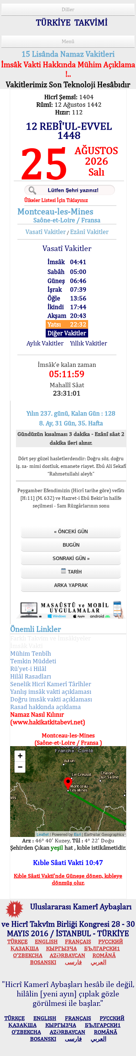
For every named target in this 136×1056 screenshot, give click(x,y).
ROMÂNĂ (104, 955)
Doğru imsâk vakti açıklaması (51, 699)
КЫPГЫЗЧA (61, 948)
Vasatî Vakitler (45, 231)
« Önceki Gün (71, 531)
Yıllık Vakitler (88, 343)
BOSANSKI (43, 962)
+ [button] (20, 755)
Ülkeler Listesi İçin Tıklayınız (56, 200)
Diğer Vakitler (67, 333)
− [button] (20, 767)
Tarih (74, 572)
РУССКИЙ (110, 941)
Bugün (71, 545)
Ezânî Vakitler (89, 231)
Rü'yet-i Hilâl (28, 668)
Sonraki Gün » (71, 558)
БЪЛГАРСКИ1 (102, 948)
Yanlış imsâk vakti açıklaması (50, 691)
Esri (77, 834)
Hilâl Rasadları (30, 676)
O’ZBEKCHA (27, 955)
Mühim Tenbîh (30, 653)
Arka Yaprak (71, 585)
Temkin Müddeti (33, 661)
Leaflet (43, 834)
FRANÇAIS (78, 941)
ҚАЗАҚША (25, 948)
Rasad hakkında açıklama (45, 707)
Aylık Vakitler (44, 343)
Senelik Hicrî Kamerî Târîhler (50, 684)
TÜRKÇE (17, 941)
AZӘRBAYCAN (67, 955)
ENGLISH (46, 941)
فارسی (73, 962)
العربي (98, 962)
